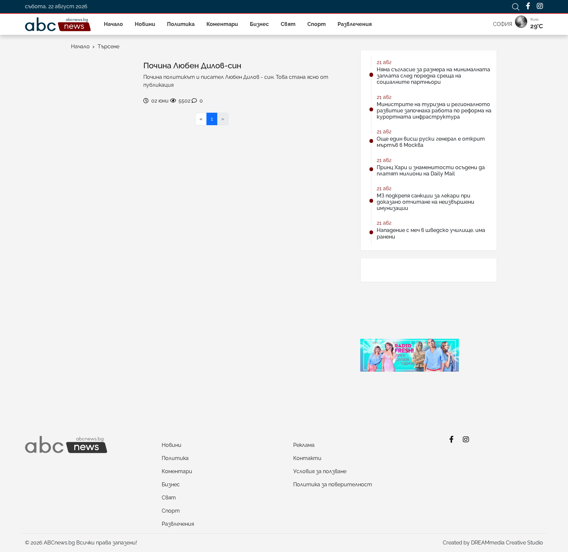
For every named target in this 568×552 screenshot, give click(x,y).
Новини (145, 24)
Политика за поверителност (332, 484)
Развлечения (355, 24)
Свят (288, 24)
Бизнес (259, 24)
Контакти (307, 458)
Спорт (316, 24)
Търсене (108, 46)
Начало (113, 24)
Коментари (222, 24)
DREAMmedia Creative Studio (507, 543)
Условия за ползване (319, 471)
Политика (181, 24)
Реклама (304, 445)
